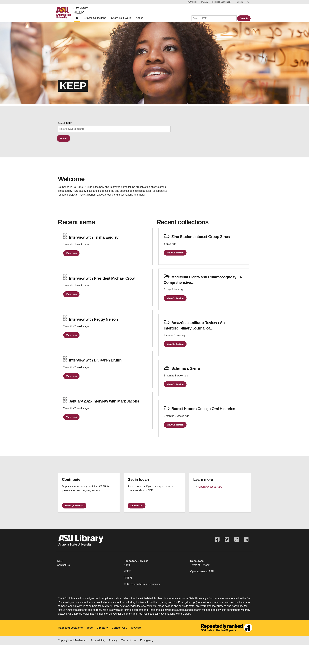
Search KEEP (65, 123)
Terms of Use (128, 640)
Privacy (113, 640)
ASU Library (81, 7)
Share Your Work (121, 18)
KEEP (79, 12)
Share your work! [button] (74, 505)
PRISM (128, 577)
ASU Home (192, 2)
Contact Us (63, 565)
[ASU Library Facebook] (217, 539)
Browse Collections (95, 18)
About (139, 18)
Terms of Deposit (199, 565)
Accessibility (98, 640)
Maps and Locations (70, 627)
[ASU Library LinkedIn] (246, 539)
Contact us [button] (137, 505)
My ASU (204, 2)
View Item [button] (71, 253)
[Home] (65, 13)
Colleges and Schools (221, 2)
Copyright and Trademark (72, 640)
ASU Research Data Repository (142, 584)
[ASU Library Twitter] (227, 539)
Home (127, 564)
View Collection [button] (175, 252)
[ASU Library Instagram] (236, 539)
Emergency (146, 640)
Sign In (240, 2)
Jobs (90, 627)
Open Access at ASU (210, 486)
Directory (102, 627)
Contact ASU (119, 627)
